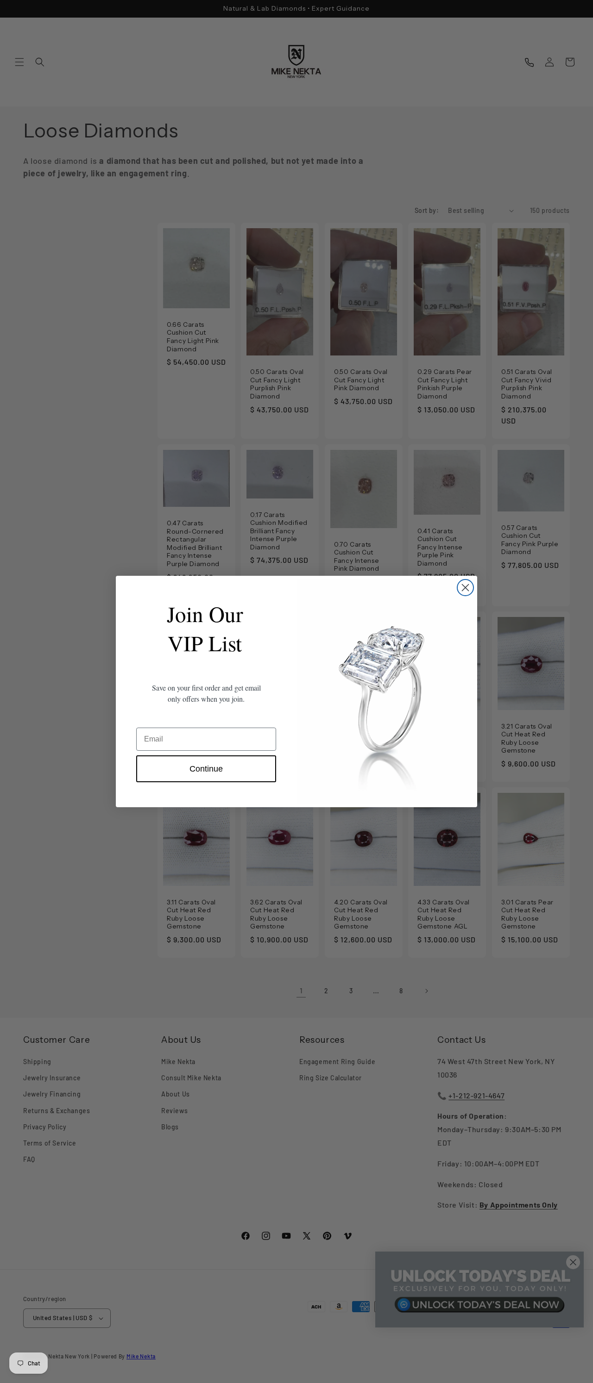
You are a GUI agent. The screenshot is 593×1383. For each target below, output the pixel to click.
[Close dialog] (465, 587)
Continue (206, 768)
